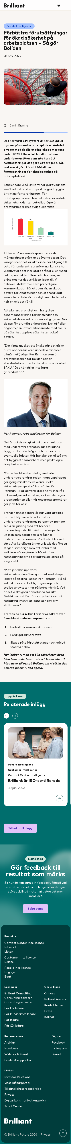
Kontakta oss (54, 1005)
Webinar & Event (16, 1054)
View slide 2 (35, 817)
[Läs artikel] (59, 798)
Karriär (49, 1017)
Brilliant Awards (55, 999)
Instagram (59, 1048)
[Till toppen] (63, 1133)
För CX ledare (14, 1025)
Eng (57, 5)
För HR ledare (14, 1008)
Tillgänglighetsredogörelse (22, 1088)
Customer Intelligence (23, 770)
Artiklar (9, 1042)
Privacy (9, 1094)
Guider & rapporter (17, 1060)
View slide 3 (41, 817)
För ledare (11, 1019)
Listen (8, 951)
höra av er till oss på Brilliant (24, 663)
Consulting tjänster (18, 997)
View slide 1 (30, 817)
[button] (65, 5)
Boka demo (35, 908)
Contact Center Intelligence (27, 775)
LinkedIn (57, 1054)
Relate (9, 962)
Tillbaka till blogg (20, 828)
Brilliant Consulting (17, 993)
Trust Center (13, 1106)
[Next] (15, 716)
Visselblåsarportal (17, 1082)
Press (48, 1011)
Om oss (49, 993)
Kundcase (11, 1048)
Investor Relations (17, 1077)
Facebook (58, 1042)
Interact (10, 947)
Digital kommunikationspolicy (25, 1100)
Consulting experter (18, 1002)
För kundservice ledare (20, 1014)
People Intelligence (19, 26)
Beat (7, 976)
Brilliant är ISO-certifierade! (35, 781)
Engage (9, 972)
